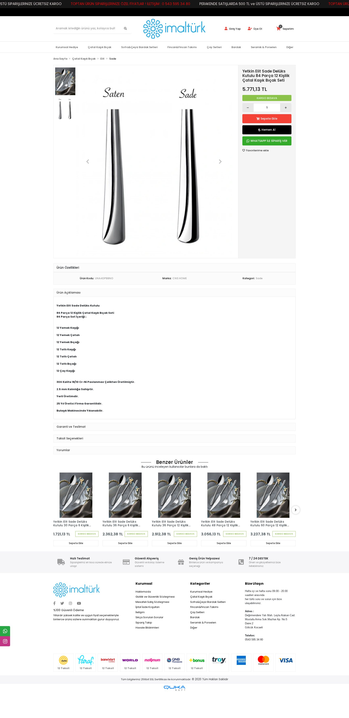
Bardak (195, 617)
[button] (88, 161)
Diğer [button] (289, 47)
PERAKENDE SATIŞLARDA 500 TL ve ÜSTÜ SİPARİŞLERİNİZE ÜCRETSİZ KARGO (259, 3)
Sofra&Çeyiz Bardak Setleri (208, 602)
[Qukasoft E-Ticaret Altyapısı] (174, 688)
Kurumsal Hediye (201, 592)
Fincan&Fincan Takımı (204, 607)
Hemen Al (268, 130)
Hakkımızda (143, 592)
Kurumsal (144, 583)
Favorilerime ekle (257, 150)
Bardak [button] (236, 47)
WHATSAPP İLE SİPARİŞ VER (268, 141)
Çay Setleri (197, 612)
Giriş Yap (234, 29)
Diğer (193, 628)
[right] (295, 509)
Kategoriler (200, 583)
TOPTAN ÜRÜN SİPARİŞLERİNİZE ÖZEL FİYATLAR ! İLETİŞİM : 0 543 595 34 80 (130, 3)
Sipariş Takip (144, 622)
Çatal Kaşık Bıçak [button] (99, 47)
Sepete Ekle (269, 119)
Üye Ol (257, 29)
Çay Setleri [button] (214, 47)
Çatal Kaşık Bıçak (201, 597)
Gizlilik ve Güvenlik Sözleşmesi (155, 597)
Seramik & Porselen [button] (263, 47)
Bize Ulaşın (254, 583)
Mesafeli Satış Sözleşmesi (152, 602)
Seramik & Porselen (203, 622)
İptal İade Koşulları (148, 607)
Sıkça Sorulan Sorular (149, 617)
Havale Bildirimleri (147, 628)
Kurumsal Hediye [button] (67, 47)
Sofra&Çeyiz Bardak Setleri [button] (139, 47)
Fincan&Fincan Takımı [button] (182, 47)
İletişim (140, 612)
